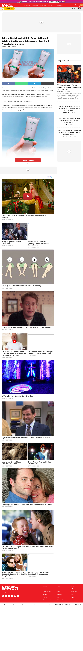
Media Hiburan (5, 35)
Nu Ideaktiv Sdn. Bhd (66, 604)
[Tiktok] (77, 9)
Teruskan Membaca (28, 160)
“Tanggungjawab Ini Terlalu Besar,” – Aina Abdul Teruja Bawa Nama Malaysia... (69, 87)
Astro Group (79, 604)
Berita (12, 35)
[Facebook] (71, 9)
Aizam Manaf (6, 46)
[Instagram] (73, 9)
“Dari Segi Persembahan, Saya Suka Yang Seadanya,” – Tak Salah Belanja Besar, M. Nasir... (69, 108)
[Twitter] (75, 9)
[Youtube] (78, 9)
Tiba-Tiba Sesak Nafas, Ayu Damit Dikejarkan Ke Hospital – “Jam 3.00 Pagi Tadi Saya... (69, 120)
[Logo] (8, 5)
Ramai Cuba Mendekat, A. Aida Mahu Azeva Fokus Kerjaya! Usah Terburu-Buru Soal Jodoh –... (69, 132)
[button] (75, 5)
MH (66, 124)
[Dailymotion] (80, 9)
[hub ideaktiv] (79, 4)
